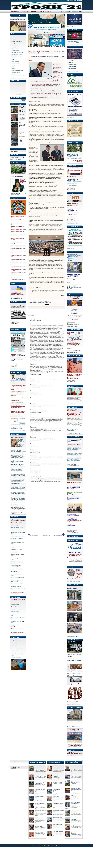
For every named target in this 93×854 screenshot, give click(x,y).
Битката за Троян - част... (57, 817)
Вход (32, 845)
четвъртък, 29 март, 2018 (35, 320)
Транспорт (71, 60)
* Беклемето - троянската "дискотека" (18, 554)
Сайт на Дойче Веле (15, 642)
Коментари (38, 845)
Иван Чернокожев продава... (58, 803)
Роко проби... (73, 825)
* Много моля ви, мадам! (15, 583)
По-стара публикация (58, 535)
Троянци (13, 57)
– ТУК (73, 139)
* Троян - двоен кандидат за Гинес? (17, 542)
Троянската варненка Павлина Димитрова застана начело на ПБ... (58, 768)
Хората (74, 654)
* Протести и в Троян (15, 611)
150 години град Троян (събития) (73, 675)
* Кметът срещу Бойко (15, 604)
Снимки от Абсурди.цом (16, 657)
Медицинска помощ (72, 64)
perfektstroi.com (72, 352)
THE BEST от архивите (16, 72)
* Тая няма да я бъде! (15, 549)
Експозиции (79, 654)
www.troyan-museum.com (75, 704)
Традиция (13, 68)
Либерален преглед (15, 644)
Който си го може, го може (17, 54)
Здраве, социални (15, 50)
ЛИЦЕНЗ (56, 845)
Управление (45, 845)
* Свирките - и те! (14, 525)
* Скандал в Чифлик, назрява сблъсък (18, 601)
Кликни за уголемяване (72, 403)
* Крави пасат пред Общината (16, 536)
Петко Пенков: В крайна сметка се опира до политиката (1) (44, 51)
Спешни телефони (72, 68)
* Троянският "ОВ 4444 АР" (16, 569)
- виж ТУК (24, 245)
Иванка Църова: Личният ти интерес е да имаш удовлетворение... (40, 768)
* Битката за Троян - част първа (17, 606)
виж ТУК (24, 251)
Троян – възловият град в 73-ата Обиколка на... (22, 124)
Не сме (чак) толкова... (39, 832)
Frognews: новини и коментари (17, 640)
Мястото (69, 654)
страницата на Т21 (18, 193)
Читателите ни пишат (16, 63)
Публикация (35, 845)
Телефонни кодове (72, 66)
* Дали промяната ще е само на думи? (18, 532)
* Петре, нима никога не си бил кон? (17, 545)
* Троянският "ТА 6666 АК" (15, 577)
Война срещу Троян (15, 586)
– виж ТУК (73, 26)
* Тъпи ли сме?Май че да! (15, 522)
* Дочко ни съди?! (14, 571)
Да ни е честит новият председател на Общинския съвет (40, 302)
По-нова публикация (34, 535)
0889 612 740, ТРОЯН (74, 158)
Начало (13, 36)
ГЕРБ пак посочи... (56, 796)
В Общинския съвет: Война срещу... (21, 132)
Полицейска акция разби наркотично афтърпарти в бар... (76, 789)
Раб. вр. (73, 726)
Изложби (77, 724)
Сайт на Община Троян (16, 646)
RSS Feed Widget (18, 94)
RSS (54, 845)
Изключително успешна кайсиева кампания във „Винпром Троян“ (18, 19)
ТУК (14, 239)
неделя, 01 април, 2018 (35, 459)
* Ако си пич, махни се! (15, 527)
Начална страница (46, 535)
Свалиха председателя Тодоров (35, 299)
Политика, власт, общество (17, 41)
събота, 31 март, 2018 (35, 440)
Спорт (13, 59)
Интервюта (14, 39)
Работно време (71, 658)
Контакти (76, 658)
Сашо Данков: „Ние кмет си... (21, 115)
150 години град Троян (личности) (73, 673)
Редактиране (42, 845)
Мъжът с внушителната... (57, 824)
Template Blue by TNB (26, 845)
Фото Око (13, 66)
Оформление (49, 845)
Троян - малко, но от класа (17, 176)
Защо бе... (73, 795)
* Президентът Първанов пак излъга (17, 558)
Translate (19, 159)
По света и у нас (15, 48)
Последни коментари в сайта (17, 70)
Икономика (14, 45)
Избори (13, 43)
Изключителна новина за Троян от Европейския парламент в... (75, 803)
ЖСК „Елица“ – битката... (57, 782)
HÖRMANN (74, 313)
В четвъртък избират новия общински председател (39, 301)
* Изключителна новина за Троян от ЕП (18, 588)
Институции (71, 62)
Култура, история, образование (17, 52)
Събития (70, 656)
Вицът (13, 761)
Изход (52, 845)
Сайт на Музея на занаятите (17, 648)
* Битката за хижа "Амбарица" (16, 609)
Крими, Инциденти (15, 61)
